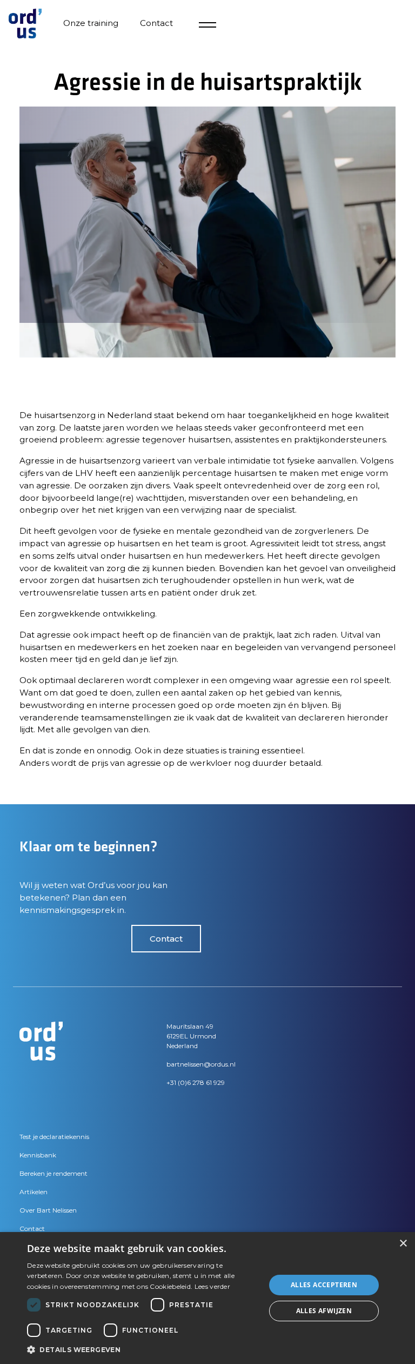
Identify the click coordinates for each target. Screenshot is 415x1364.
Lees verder (212, 1286)
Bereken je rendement (53, 1173)
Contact (166, 938)
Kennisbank (37, 1155)
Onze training (90, 23)
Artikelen (33, 1192)
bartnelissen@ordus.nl (201, 1064)
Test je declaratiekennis (54, 1137)
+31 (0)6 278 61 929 (195, 1082)
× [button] (403, 1244)
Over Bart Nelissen (48, 1210)
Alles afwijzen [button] (324, 1310)
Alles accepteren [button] (324, 1284)
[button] (142, 1349)
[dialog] (207, 1298)
